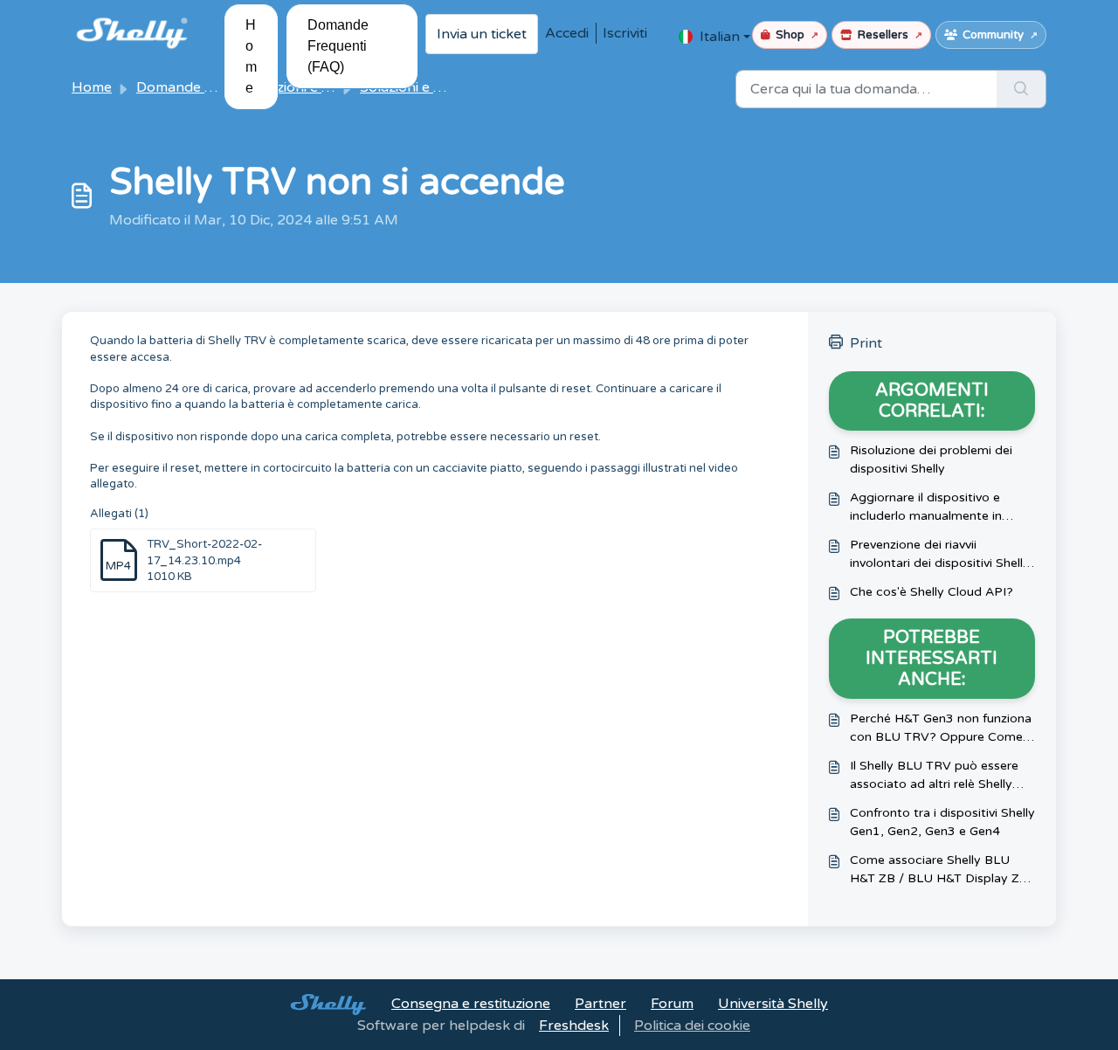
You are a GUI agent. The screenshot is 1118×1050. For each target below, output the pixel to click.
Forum (672, 1003)
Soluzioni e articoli (418, 87)
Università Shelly (773, 1003)
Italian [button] (720, 36)
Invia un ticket (482, 34)
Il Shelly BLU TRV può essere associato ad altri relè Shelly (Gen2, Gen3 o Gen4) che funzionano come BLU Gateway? (934, 775)
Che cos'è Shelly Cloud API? (931, 591)
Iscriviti (625, 33)
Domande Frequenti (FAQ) (338, 45)
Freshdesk (574, 1025)
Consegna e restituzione (470, 1003)
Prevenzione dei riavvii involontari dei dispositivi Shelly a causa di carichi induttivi (940, 554)
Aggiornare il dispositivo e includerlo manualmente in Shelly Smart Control (926, 507)
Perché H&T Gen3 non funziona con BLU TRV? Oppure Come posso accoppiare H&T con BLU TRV (941, 728)
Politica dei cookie (692, 1025)
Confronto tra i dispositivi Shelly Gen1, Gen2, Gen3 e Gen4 (942, 822)
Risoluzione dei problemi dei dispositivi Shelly (931, 459)
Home (251, 56)
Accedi (567, 33)
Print (866, 343)
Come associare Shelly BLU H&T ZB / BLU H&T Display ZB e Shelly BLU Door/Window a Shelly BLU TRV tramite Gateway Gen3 (939, 870)
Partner (600, 1003)
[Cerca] (1021, 89)
